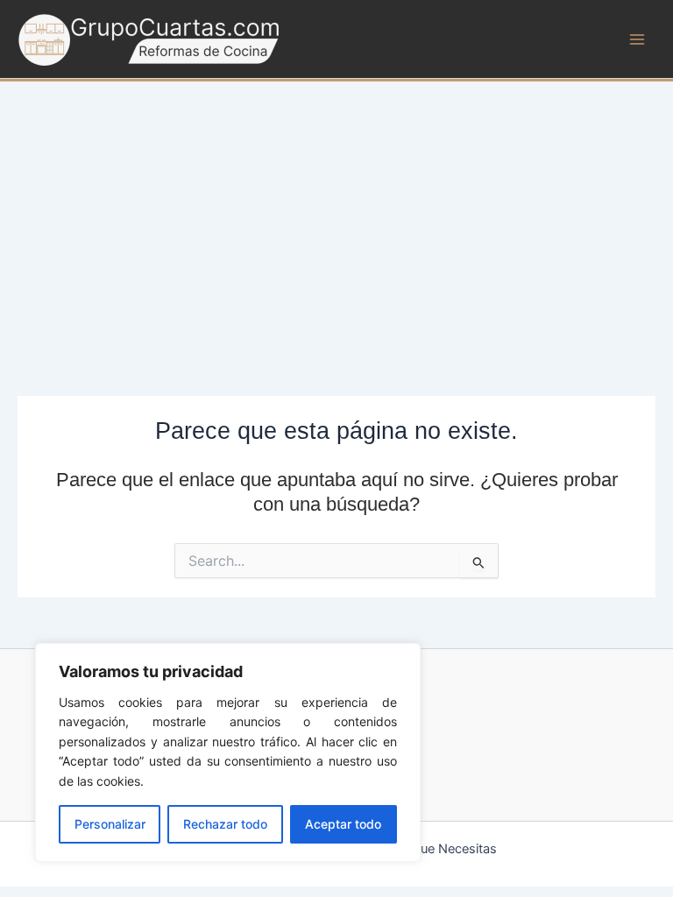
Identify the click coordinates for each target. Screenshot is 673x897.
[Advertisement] (336, 212)
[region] (228, 752)
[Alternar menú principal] (637, 39)
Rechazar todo (225, 823)
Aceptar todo (343, 823)
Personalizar (109, 823)
